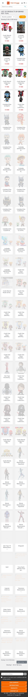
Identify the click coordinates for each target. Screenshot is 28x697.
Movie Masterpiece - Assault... (21, 632)
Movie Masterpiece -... (21, 611)
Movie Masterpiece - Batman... (7, 653)
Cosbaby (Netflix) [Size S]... (21, 148)
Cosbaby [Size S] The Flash (21, 128)
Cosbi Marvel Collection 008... (7, 83)
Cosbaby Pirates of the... (21, 37)
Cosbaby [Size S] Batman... (7, 147)
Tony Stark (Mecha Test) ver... (21, 568)
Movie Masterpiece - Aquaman (21, 462)
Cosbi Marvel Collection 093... (21, 441)
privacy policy (6, 679)
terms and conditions (16, 677)
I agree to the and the (14, 678)
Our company (14, 682)
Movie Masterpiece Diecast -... (7, 526)
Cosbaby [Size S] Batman (7, 128)
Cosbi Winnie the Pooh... (7, 461)
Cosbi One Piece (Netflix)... (21, 271)
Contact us (14, 691)
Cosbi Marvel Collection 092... (7, 441)
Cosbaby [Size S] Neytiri (7, 105)
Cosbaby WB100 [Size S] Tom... (7, 250)
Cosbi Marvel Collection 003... (7, 37)
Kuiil (7, 567)
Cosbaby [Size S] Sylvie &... (7, 229)
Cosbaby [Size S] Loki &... (21, 229)
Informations (14, 685)
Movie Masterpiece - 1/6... (7, 483)
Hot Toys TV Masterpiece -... (7, 547)
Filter (23, 17)
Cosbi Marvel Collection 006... (21, 83)
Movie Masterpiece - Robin (21, 653)
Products (14, 688)
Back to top (22, 662)
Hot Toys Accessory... (7, 376)
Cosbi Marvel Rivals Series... (7, 291)
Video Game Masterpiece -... (7, 611)
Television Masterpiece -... (21, 589)
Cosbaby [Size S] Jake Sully (21, 59)
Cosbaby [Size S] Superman (7, 190)
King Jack (21, 546)
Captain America (7, 589)
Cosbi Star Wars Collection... (21, 106)
